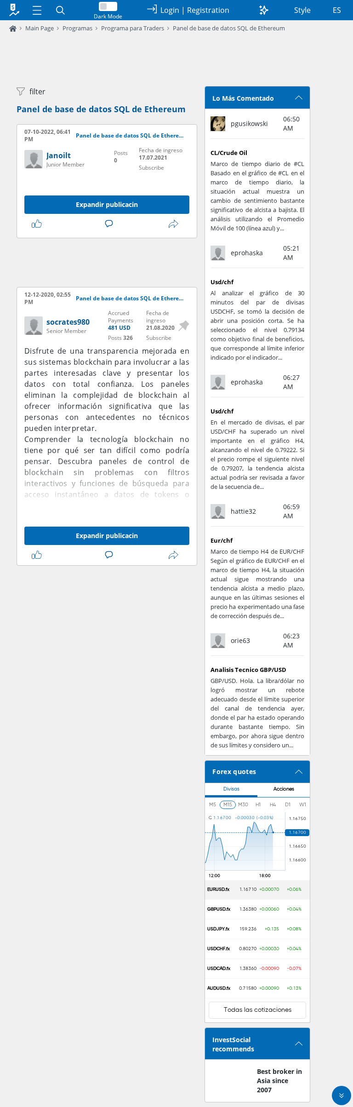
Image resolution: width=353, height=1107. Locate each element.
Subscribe (151, 168)
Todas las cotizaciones (257, 1010)
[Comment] (111, 224)
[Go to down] (341, 1095)
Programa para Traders (132, 28)
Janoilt (58, 155)
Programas (77, 28)
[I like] (39, 224)
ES (337, 10)
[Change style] (263, 10)
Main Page (39, 28)
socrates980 (68, 322)
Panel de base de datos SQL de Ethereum (229, 28)
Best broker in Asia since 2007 (279, 1080)
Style (302, 10)
